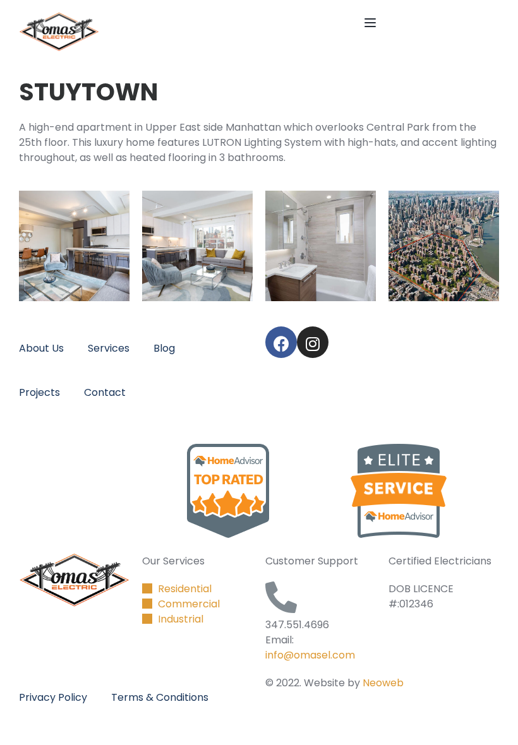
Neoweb (383, 683)
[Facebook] (281, 342)
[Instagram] (312, 342)
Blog (164, 348)
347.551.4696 (297, 624)
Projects (39, 392)
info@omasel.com (310, 655)
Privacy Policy (53, 697)
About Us (41, 348)
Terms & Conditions (159, 697)
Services (109, 348)
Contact (105, 392)
